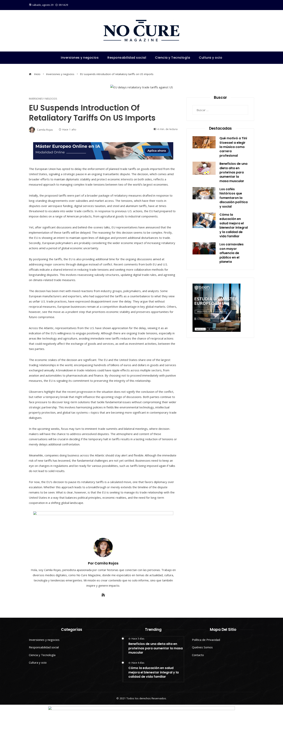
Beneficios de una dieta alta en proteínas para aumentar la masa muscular (233, 172)
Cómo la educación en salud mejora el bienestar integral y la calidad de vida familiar (233, 225)
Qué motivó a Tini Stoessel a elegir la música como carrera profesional (233, 147)
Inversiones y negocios (43, 99)
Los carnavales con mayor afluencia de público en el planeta (231, 253)
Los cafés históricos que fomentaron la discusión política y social (233, 198)
